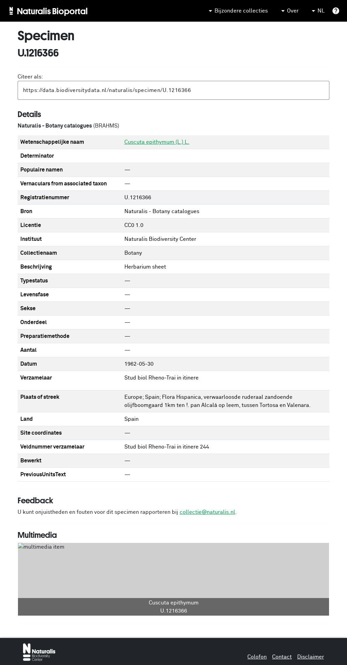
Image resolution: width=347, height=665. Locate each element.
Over (293, 11)
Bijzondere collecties (241, 11)
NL (321, 11)
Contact (282, 657)
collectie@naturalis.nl (207, 512)
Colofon (257, 657)
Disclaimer (310, 657)
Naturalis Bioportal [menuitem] (52, 11)
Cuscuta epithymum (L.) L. (156, 142)
